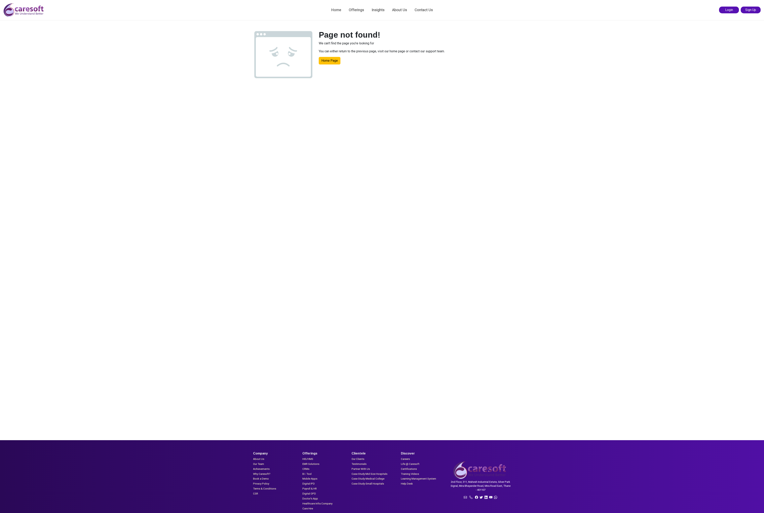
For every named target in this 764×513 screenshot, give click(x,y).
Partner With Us (361, 468)
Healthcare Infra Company (317, 503)
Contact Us (424, 10)
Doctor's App (310, 498)
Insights (378, 10)
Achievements (261, 468)
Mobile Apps (309, 478)
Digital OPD (309, 493)
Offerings (356, 10)
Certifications (409, 468)
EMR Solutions (310, 463)
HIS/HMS (307, 458)
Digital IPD (308, 483)
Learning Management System (418, 478)
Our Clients (358, 458)
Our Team (258, 463)
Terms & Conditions (264, 488)
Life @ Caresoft (410, 463)
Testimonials (359, 463)
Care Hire (307, 508)
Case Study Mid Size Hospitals (369, 473)
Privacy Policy (261, 483)
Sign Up (750, 10)
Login (729, 10)
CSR (255, 493)
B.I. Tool (307, 473)
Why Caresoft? (261, 473)
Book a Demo (261, 478)
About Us (399, 10)
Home (336, 10)
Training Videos (410, 473)
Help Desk (407, 483)
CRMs (305, 468)
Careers (405, 458)
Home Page (329, 60)
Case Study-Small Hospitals (368, 483)
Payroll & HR (309, 488)
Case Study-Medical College (368, 478)
